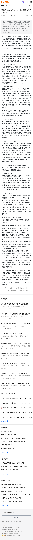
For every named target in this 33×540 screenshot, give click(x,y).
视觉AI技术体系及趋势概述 (8, 435)
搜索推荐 (23, 288)
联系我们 (16, 517)
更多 (2, 453)
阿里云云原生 (4, 338)
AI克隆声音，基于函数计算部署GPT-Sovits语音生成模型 (16, 494)
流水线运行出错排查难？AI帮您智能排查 (12, 501)
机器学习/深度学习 (23, 291)
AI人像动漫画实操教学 (7, 431)
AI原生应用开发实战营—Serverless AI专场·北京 (14, 466)
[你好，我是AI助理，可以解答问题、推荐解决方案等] (23, 2)
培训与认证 (18, 521)
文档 (3, 521)
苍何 (2, 368)
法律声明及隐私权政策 (7, 527)
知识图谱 (17, 288)
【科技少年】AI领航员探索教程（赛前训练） (13, 441)
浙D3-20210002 (17, 533)
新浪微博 (9, 512)
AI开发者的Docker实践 (7, 448)
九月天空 (3, 309)
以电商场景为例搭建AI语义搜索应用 (11, 498)
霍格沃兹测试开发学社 (6, 378)
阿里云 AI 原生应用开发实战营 (9, 469)
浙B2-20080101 (18, 531)
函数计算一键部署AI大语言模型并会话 (11, 491)
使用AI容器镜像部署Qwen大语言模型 (11, 484)
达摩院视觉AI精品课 (6, 445)
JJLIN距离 (3, 388)
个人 (30, 5)
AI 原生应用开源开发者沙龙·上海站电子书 (12, 463)
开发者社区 (7, 521)
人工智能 (10, 288)
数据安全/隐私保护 (12, 291)
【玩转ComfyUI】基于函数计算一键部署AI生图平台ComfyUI (16, 488)
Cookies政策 (16, 527)
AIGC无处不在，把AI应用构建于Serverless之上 (14, 438)
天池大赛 (13, 521)
